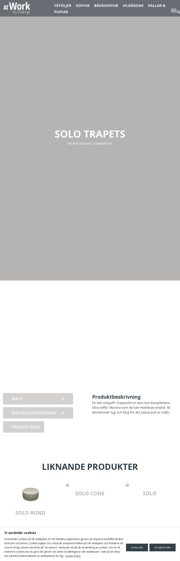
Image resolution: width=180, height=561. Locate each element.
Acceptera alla (163, 547)
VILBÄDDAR (133, 5)
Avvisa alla (137, 547)
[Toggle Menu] (173, 10)
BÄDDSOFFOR (106, 5)
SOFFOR (83, 5)
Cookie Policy (73, 555)
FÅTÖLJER (62, 5)
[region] (90, 544)
